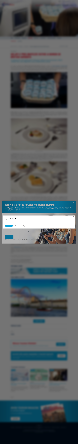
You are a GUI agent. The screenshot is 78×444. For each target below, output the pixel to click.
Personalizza (28, 225)
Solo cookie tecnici (18, 225)
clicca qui (12, 221)
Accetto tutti (9, 225)
